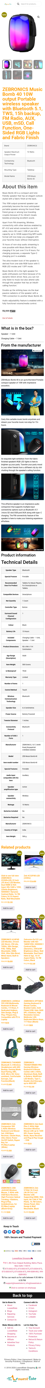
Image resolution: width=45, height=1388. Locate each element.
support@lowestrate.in (15, 1283)
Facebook (33, 1305)
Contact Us (11, 1320)
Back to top (22, 1295)
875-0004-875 (36, 1269)
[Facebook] (5, 1232)
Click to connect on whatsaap (23, 1288)
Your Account (34, 1328)
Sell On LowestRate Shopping (12, 1331)
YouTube (32, 1314)
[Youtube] (14, 1232)
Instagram (33, 1311)
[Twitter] (9, 1232)
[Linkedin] (18, 1232)
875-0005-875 (8, 1272)
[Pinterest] (22, 1232)
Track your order (35, 1331)
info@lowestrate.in (34, 1283)
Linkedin (32, 1317)
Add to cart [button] (8, 908)
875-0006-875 (20, 1272)
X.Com (31, 1308)
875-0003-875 (23, 1269)
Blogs (9, 1311)
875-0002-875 (11, 1269)
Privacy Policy (34, 1345)
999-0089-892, (33, 1272)
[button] (38, 17)
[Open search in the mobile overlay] (28, 4)
